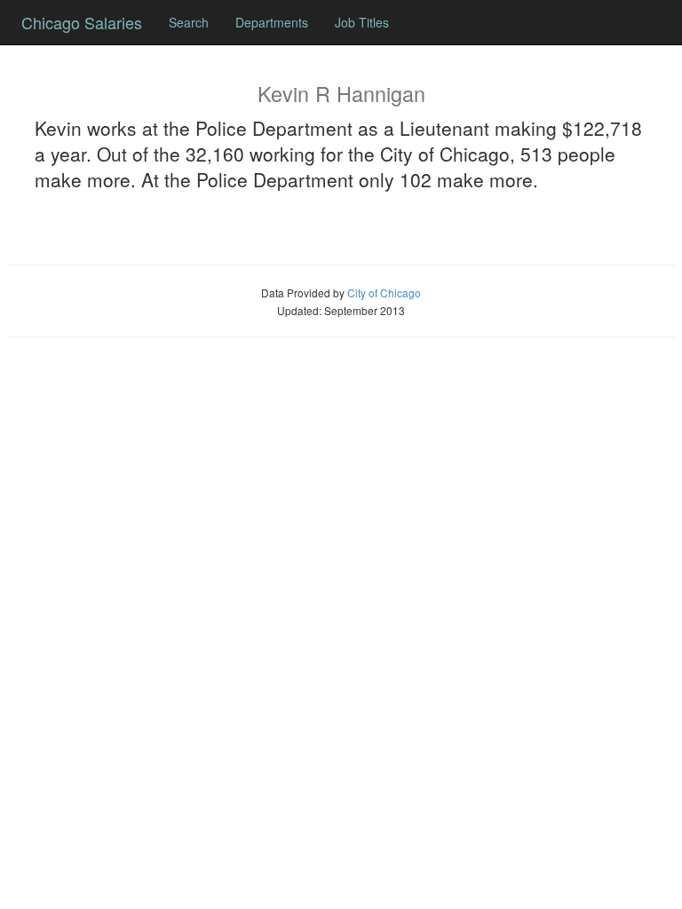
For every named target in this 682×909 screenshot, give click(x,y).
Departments (271, 22)
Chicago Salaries (81, 22)
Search (189, 22)
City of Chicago (384, 292)
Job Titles (362, 22)
